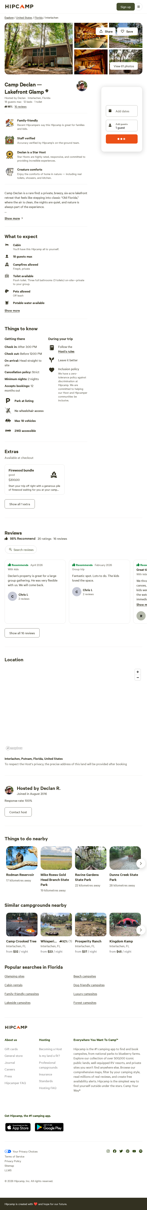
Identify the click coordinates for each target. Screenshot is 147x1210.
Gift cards (11, 1049)
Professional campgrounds (48, 1065)
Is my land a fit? (49, 1055)
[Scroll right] (140, 863)
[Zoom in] (137, 672)
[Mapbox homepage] (14, 748)
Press (8, 1076)
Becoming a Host (50, 1049)
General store (14, 1055)
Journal (10, 1062)
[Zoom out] (137, 677)
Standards (46, 1081)
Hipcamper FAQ (15, 1083)
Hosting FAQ (47, 1088)
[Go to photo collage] (39, 48)
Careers (10, 1069)
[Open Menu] (138, 6)
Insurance (45, 1074)
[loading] (122, 139)
